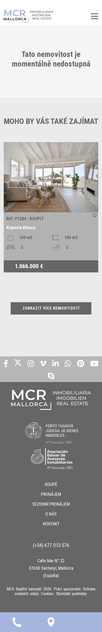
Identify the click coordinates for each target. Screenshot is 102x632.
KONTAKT (51, 523)
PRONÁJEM (51, 494)
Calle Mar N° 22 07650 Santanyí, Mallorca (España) (51, 568)
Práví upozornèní (67, 589)
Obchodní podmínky (71, 593)
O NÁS (51, 513)
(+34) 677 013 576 (51, 545)
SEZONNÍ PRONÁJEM (51, 504)
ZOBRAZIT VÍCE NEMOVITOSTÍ (51, 308)
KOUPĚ (51, 484)
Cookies (47, 593)
